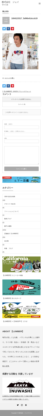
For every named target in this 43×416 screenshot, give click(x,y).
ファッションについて (11, 211)
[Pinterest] (25, 404)
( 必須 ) (8, 124)
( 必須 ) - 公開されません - (14, 131)
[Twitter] (17, 404)
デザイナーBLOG (9, 204)
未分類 (6, 241)
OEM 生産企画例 (9, 196)
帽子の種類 (7, 226)
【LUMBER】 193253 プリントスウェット (17, 91)
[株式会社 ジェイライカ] (10, 3)
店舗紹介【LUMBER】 (11, 233)
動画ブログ (7, 219)
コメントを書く (10, 78)
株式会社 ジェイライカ (26, 413)
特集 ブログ (8, 248)
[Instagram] (21, 404)
